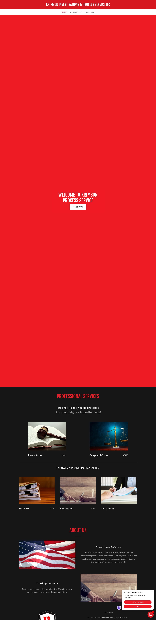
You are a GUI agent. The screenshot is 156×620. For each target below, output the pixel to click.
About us (78, 207)
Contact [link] (90, 12)
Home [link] (64, 12)
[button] (151, 615)
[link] (78, 5)
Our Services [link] (76, 12)
